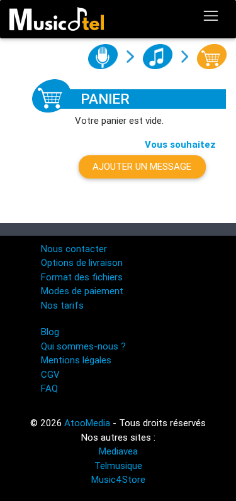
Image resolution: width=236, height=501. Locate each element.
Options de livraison (82, 262)
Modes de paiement (82, 291)
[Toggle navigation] (210, 16)
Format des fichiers (82, 277)
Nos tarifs (62, 305)
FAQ (49, 388)
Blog (50, 332)
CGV (50, 374)
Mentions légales (76, 360)
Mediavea (118, 451)
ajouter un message (142, 166)
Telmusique (118, 465)
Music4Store (118, 479)
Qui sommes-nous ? (83, 346)
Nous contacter (74, 249)
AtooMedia (87, 423)
